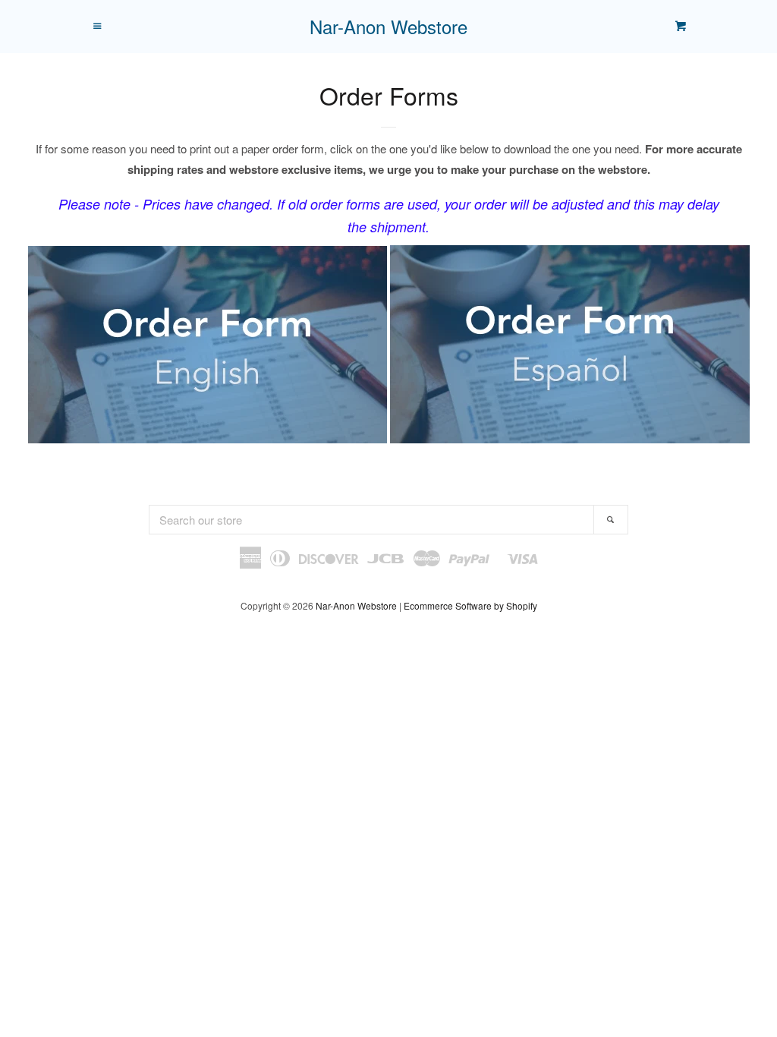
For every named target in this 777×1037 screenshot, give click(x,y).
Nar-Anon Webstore (388, 26)
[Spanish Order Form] (388, 438)
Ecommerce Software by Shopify (470, 605)
